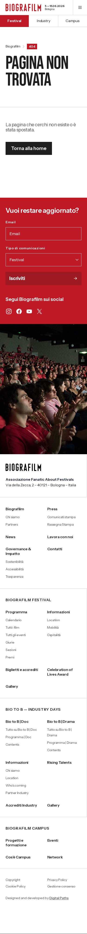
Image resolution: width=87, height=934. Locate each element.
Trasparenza (14, 576)
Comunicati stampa (61, 517)
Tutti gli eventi (16, 635)
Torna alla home (28, 148)
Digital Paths (59, 898)
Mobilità (53, 627)
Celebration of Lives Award (60, 672)
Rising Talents (59, 762)
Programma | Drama (62, 743)
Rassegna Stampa (60, 524)
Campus (72, 20)
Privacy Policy (57, 880)
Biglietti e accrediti (22, 669)
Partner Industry (17, 793)
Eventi (52, 840)
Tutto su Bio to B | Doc (21, 729)
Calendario (14, 620)
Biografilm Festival (29, 600)
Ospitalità (54, 635)
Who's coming (16, 785)
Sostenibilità (14, 562)
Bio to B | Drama (61, 721)
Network (55, 857)
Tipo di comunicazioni (35, 248)
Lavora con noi (60, 536)
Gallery (12, 686)
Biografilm (13, 46)
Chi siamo (12, 517)
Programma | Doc (18, 737)
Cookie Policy (15, 886)
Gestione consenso (61, 886)
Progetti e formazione (16, 842)
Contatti (54, 549)
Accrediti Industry (21, 805)
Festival (14, 20)
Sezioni (11, 650)
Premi (10, 657)
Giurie (10, 642)
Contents (12, 744)
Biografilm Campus (27, 828)
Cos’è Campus (18, 857)
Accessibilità (14, 569)
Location (53, 620)
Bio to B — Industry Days (33, 709)
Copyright (13, 880)
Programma (16, 612)
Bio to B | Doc (17, 721)
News (11, 536)
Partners (12, 524)
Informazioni (58, 612)
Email (21, 222)
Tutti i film (12, 627)
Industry (43, 20)
